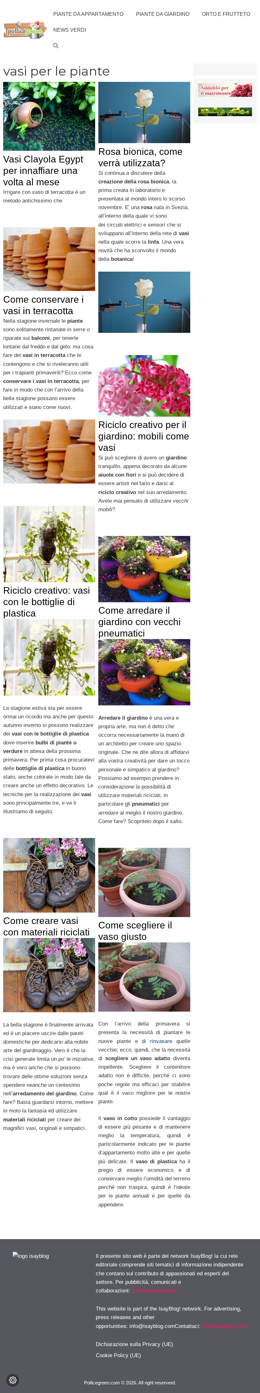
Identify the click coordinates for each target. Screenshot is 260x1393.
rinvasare (161, 1041)
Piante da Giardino (162, 14)
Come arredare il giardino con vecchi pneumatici (139, 621)
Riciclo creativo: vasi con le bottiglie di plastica (46, 601)
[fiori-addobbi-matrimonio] (225, 95)
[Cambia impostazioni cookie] (12, 1380)
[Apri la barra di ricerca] (56, 46)
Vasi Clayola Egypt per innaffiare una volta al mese (43, 170)
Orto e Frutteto (226, 14)
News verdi (69, 30)
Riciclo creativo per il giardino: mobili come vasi (143, 436)
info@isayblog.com (154, 1291)
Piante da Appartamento (88, 14)
